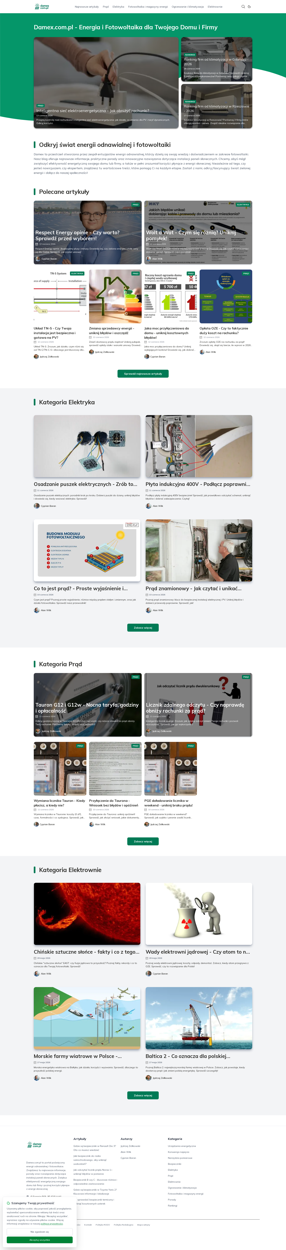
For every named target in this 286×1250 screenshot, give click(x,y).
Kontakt (88, 1225)
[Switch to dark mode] (249, 7)
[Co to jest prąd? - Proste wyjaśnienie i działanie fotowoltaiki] (87, 550)
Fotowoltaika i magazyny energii (148, 6)
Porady (172, 1199)
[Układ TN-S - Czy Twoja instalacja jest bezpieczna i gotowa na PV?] (60, 296)
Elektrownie (215, 6)
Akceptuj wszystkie (39, 1239)
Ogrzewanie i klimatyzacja (188, 6)
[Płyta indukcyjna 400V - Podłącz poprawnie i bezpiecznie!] (199, 446)
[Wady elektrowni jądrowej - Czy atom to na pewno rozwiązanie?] (199, 914)
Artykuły (79, 1139)
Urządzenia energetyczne (182, 1146)
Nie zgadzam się (40, 1231)
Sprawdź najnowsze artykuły (143, 373)
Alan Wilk (157, 258)
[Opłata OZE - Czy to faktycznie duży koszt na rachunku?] (226, 296)
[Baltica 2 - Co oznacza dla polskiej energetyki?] (199, 1018)
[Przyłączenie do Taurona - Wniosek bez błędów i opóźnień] (115, 769)
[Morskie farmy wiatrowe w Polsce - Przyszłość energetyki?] (87, 1018)
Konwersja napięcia (178, 1151)
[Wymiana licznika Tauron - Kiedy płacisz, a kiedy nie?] (60, 769)
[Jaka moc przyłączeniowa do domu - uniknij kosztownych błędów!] (170, 296)
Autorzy (126, 1139)
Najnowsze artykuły (87, 6)
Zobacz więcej (143, 627)
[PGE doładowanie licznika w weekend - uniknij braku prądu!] (170, 769)
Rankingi (172, 1205)
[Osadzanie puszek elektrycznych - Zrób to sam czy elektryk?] (87, 446)
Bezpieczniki (174, 1163)
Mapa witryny (143, 1225)
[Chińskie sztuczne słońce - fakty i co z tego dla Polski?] (87, 914)
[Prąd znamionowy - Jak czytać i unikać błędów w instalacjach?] (199, 550)
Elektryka (118, 6)
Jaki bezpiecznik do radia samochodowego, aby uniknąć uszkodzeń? (90, 1159)
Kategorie (175, 1139)
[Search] (243, 6)
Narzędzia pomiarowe (180, 1157)
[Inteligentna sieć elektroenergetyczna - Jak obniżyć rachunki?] (106, 82)
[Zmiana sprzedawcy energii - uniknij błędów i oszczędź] (115, 296)
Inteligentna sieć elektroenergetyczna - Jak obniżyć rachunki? (92, 110)
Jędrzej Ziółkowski (51, 731)
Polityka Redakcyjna (123, 1225)
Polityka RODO (103, 1225)
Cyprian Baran (49, 258)
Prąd (106, 6)
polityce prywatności (52, 1223)
